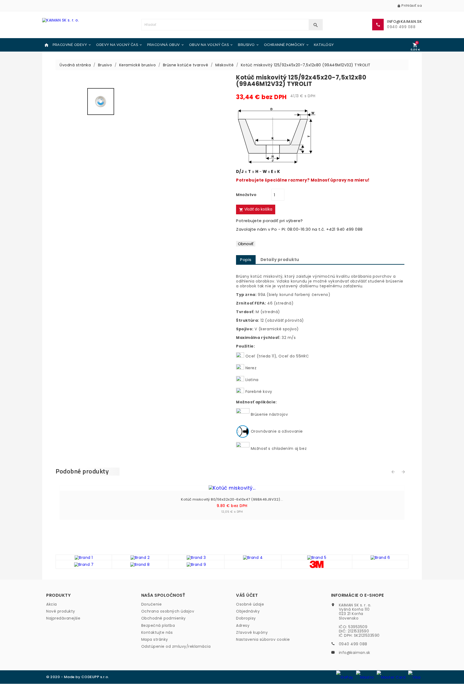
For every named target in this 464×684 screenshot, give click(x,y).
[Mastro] (365, 677)
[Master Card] (391, 677)
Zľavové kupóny (252, 632)
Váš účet (247, 595)
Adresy (242, 625)
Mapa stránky (154, 639)
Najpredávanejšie (63, 618)
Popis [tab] (246, 259)
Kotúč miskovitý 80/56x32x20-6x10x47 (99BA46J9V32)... (232, 499)
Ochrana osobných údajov (167, 611)
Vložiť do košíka (255, 209)
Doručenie (151, 604)
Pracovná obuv (165, 45)
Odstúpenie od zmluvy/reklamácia (176, 646)
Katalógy (324, 45)
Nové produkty (60, 611)
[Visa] (414, 677)
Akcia (51, 604)
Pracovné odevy (72, 45)
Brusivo (248, 45)
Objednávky (248, 611)
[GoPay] (344, 677)
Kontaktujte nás (157, 632)
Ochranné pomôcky (286, 45)
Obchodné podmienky (163, 618)
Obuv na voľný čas (211, 45)
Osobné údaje (250, 604)
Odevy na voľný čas (119, 45)
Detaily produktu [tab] (279, 259)
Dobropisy (246, 618)
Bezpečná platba (158, 625)
